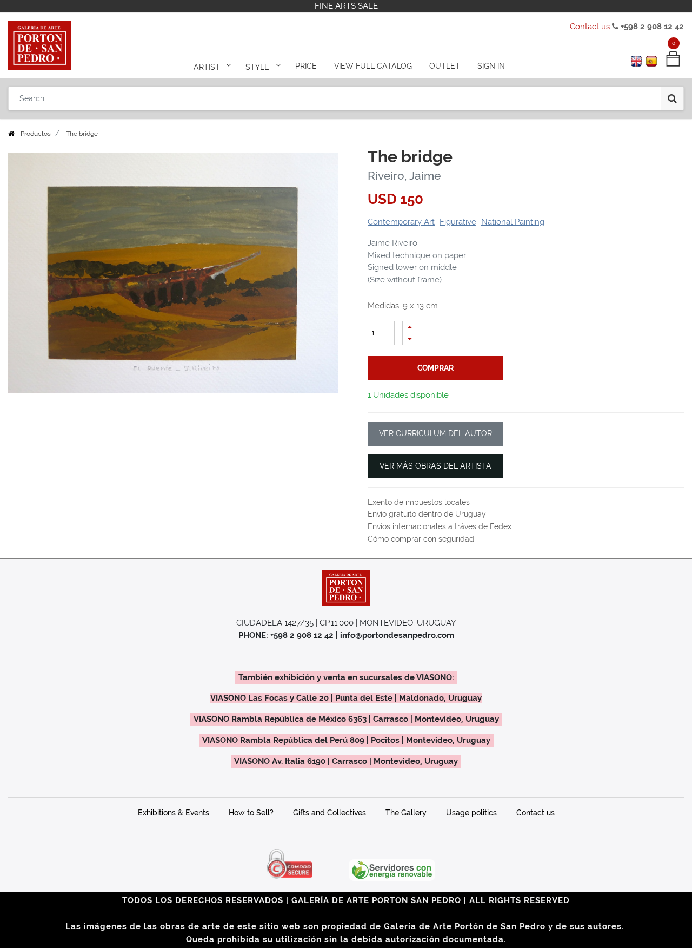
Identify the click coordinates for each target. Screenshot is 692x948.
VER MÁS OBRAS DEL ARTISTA (435, 466)
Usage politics (471, 812)
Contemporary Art (401, 222)
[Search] (672, 98)
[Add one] (409, 327)
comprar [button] (435, 368)
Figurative (458, 222)
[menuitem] (306, 66)
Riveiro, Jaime (404, 175)
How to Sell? (251, 812)
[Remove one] (409, 339)
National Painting (512, 222)
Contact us (590, 26)
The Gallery (406, 812)
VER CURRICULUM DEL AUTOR (435, 433)
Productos (36, 133)
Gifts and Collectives (329, 812)
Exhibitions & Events (173, 812)
